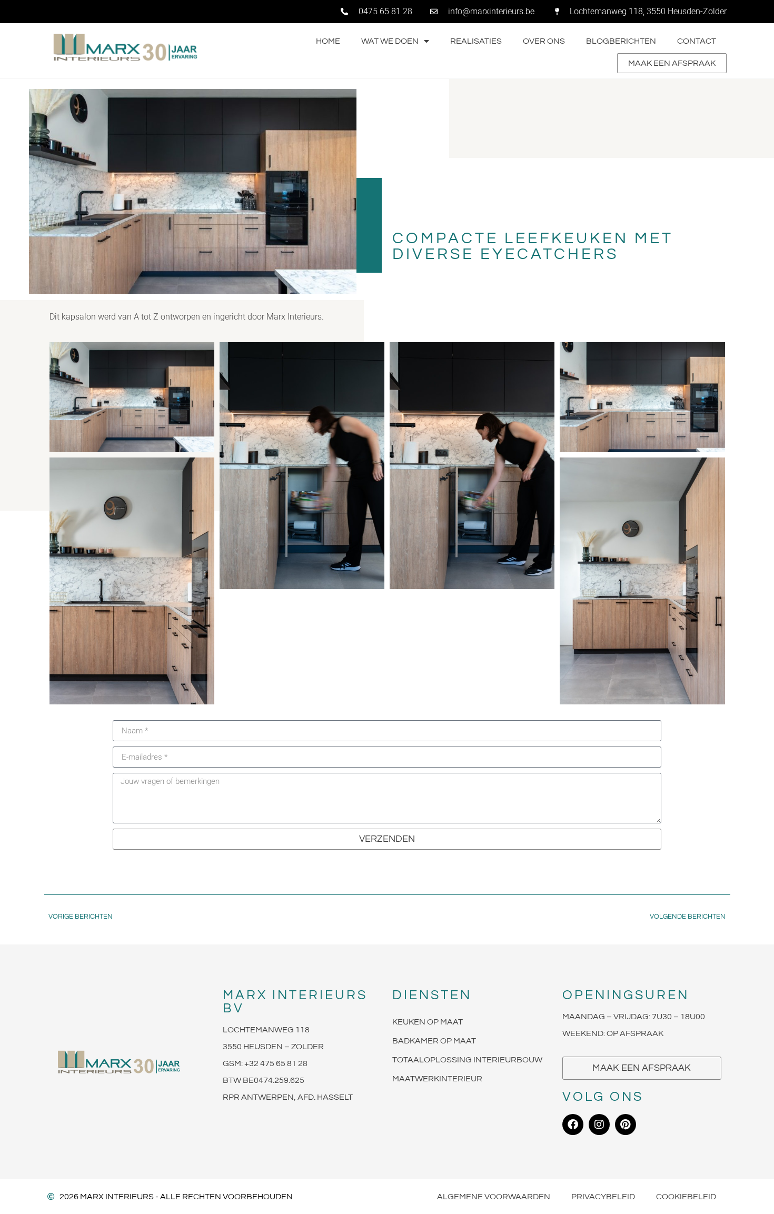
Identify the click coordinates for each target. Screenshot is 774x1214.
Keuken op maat (427, 1022)
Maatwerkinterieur (437, 1078)
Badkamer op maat (434, 1041)
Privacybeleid (603, 1196)
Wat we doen (390, 41)
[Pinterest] (625, 1124)
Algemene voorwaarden (493, 1196)
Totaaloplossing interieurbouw (467, 1060)
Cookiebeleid (686, 1196)
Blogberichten (621, 41)
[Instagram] (599, 1124)
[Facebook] (572, 1124)
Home (328, 41)
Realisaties (476, 41)
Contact (696, 41)
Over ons (544, 41)
